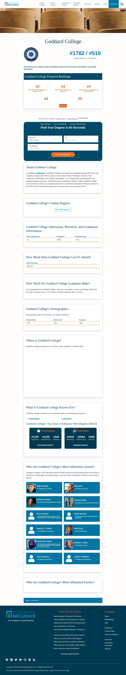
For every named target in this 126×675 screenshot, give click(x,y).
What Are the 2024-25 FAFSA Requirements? (70, 623)
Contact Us (109, 628)
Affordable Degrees (76, 4)
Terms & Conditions (111, 634)
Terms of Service (60, 670)
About (105, 4)
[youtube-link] (20, 660)
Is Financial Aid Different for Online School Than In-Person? (74, 635)
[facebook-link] (6, 660)
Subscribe (108, 639)
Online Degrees (53, 4)
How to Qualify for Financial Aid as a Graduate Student (73, 619)
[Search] (122, 4)
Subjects (97, 4)
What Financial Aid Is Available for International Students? (74, 642)
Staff (106, 623)
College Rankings (42, 4)
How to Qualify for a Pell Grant (64, 626)
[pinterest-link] (29, 660)
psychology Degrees (45, 445)
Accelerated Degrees (65, 4)
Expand (63, 106)
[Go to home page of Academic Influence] (13, 4)
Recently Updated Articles (70, 654)
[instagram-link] (25, 660)
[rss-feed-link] (34, 660)
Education (67, 419)
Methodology (109, 619)
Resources (88, 4)
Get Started (113, 4)
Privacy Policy (110, 631)
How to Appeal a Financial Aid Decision (68, 616)
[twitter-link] (16, 660)
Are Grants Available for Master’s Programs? (69, 629)
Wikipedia (41, 173)
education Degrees (80, 445)
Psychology (34, 419)
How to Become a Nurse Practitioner (66, 648)
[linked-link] (11, 660)
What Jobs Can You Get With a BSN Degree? (70, 645)
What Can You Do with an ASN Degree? (68, 638)
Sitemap (108, 649)
